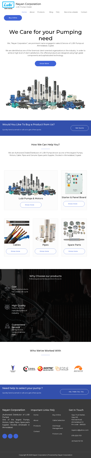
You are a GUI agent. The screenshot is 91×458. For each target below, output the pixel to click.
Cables (16, 244)
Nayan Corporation (28, 4)
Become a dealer (71, 12)
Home (24, 12)
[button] (2, 368)
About (32, 12)
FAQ (57, 12)
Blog (51, 12)
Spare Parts (74, 244)
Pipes (45, 244)
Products (40, 12)
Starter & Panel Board (74, 197)
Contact (84, 12)
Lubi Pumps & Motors (31, 198)
